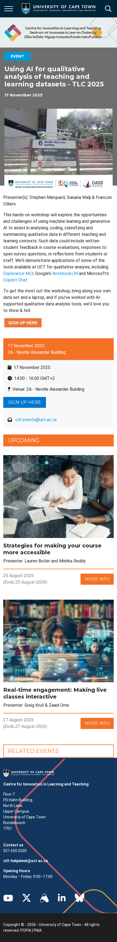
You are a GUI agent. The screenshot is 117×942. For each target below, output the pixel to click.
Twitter (26, 898)
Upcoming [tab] (23, 440)
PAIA (38, 930)
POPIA (25, 930)
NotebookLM (65, 273)
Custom (44, 898)
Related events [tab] (33, 751)
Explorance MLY (18, 273)
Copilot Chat (15, 280)
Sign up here (24, 402)
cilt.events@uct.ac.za (36, 419)
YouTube (8, 898)
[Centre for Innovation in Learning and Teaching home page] (53, 32)
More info (97, 579)
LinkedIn (62, 898)
